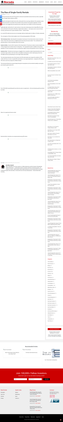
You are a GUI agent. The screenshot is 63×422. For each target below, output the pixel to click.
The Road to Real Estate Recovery (31, 352)
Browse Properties (54, 22)
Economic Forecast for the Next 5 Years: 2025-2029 (54, 75)
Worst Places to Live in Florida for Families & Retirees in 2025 (53, 127)
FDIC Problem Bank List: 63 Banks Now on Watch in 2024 (54, 141)
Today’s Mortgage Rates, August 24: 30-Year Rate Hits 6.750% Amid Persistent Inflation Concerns (54, 212)
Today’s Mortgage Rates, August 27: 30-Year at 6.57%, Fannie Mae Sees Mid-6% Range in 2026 (54, 176)
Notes (16, 396)
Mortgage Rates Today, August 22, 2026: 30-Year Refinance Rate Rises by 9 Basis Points (54, 240)
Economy (49, 271)
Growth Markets (50, 283)
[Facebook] (1, 16)
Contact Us (17, 398)
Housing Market (50, 285)
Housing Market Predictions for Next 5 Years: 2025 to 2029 (54, 64)
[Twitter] (1, 18)
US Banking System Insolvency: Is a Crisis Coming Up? (54, 150)
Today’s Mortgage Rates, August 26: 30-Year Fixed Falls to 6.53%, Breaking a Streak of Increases (54, 193)
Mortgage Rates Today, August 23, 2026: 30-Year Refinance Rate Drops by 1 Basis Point (54, 231)
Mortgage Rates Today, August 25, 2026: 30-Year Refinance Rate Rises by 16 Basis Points (54, 207)
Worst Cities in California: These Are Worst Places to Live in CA (53, 134)
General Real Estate (51, 279)
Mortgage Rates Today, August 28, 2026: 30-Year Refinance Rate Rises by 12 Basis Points (54, 181)
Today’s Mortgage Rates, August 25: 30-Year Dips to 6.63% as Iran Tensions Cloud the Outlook (54, 202)
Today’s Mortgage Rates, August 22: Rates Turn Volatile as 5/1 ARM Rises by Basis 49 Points (54, 236)
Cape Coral (2, 394)
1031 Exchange (50, 261)
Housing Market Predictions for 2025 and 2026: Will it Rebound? (54, 68)
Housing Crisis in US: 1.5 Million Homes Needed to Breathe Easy (54, 95)
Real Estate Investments (52, 305)
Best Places (50, 267)
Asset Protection (50, 263)
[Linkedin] (1, 20)
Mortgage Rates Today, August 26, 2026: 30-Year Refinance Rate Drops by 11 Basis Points (54, 198)
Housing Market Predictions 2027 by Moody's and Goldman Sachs (53, 113)
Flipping (49, 275)
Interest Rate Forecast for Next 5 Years (54, 106)
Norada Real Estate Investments (7, 2)
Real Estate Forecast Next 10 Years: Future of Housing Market (53, 116)
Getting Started (50, 281)
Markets (16, 392)
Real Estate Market (51, 307)
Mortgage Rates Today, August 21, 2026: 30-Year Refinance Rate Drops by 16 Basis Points (54, 249)
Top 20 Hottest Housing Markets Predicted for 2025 (53, 81)
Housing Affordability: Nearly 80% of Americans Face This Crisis (53, 98)
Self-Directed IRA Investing (52, 311)
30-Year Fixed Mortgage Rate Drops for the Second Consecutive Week (54, 216)
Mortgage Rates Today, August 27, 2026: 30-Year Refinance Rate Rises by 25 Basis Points (54, 189)
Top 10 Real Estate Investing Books (51, 359)
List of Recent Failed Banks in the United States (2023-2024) (54, 156)
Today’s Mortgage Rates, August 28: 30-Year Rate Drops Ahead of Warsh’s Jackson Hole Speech (54, 171)
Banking (49, 265)
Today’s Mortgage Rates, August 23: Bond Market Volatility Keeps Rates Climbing (54, 224)
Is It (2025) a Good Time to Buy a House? (54, 61)
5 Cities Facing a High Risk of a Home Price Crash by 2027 (54, 185)
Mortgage (49, 289)
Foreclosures (50, 277)
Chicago (2, 398)
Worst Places (50, 320)
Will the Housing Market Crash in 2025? (54, 70)
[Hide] (0, 26)
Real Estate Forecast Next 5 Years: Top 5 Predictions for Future (54, 59)
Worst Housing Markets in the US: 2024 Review (54, 84)
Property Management (51, 297)
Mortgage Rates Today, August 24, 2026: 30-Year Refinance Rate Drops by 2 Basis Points (54, 220)
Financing (49, 273)
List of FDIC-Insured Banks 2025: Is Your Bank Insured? (54, 144)
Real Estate (49, 299)
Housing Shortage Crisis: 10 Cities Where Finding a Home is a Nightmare (54, 120)
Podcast (49, 295)
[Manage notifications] (60, 420)
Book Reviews (50, 269)
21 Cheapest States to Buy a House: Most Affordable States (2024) (53, 88)
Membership (17, 394)
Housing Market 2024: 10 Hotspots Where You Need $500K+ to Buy (54, 153)
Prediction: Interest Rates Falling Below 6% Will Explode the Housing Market (54, 110)
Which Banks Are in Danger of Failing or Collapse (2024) (54, 160)
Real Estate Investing (51, 301)
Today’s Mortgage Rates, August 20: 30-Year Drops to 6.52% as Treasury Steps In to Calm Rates (54, 254)
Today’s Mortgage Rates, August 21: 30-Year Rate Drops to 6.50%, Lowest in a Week (54, 245)
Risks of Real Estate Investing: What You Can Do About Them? (12, 353)
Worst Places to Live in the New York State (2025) (54, 137)
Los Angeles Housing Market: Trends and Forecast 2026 (54, 227)
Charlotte (2, 396)
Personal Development (51, 293)
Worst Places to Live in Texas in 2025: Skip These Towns (54, 131)
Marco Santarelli (37, 403)
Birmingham (3, 392)
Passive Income (50, 291)
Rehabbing (49, 309)
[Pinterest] (1, 24)
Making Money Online (51, 287)
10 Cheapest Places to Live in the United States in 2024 (54, 91)
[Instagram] (1, 22)
